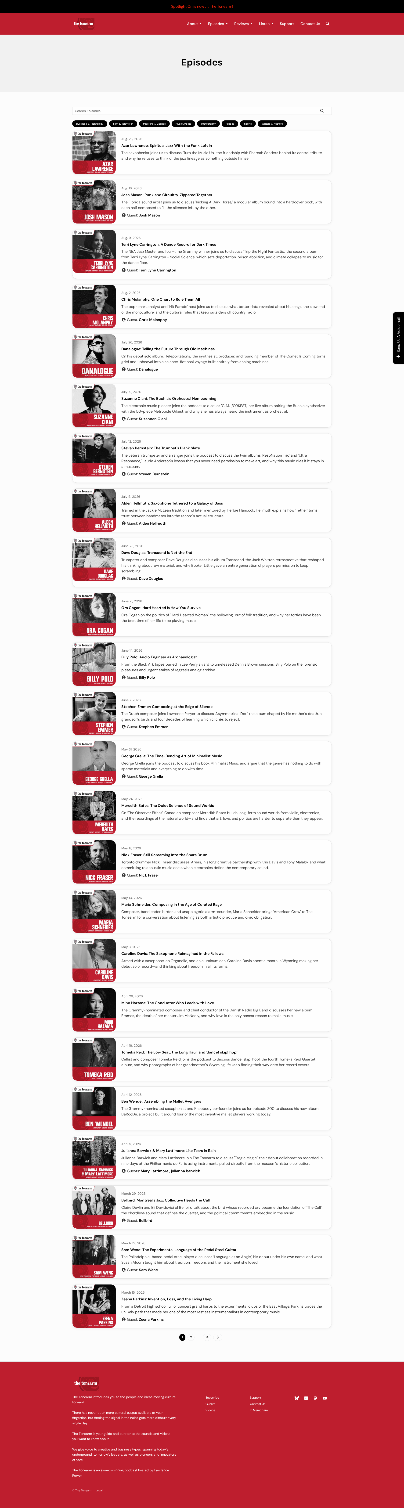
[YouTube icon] (324, 1398)
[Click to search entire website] (327, 24)
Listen (265, 23)
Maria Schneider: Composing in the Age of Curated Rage (171, 904)
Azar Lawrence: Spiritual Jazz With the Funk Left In (166, 145)
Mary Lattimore (154, 1171)
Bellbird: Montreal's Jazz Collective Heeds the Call (165, 1200)
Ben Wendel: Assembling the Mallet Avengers (161, 1101)
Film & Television (123, 123)
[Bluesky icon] (296, 1398)
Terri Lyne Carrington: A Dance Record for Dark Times (168, 244)
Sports (248, 123)
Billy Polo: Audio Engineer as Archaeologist (159, 657)
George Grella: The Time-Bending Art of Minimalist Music (171, 756)
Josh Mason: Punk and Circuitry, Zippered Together (166, 194)
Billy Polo (147, 677)
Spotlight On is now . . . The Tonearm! (202, 6)
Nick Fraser (149, 875)
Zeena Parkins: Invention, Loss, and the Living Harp (166, 1299)
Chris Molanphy (153, 319)
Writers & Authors (272, 123)
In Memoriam (259, 1410)
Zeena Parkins (151, 1319)
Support (287, 23)
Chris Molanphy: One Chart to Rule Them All (160, 299)
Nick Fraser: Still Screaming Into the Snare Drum (164, 854)
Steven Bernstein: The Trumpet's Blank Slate (160, 448)
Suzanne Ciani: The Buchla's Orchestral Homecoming (168, 398)
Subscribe (212, 1398)
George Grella (151, 776)
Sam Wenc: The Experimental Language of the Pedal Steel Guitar (178, 1249)
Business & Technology (89, 123)
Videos (210, 1410)
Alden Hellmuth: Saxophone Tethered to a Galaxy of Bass (172, 503)
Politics (230, 123)
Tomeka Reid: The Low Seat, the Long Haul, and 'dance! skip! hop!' (179, 1052)
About (193, 23)
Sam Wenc (148, 1269)
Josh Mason (149, 215)
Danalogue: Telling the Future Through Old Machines (168, 348)
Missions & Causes (154, 123)
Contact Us (310, 23)
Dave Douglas (151, 578)
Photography (208, 123)
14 (207, 1337)
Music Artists (183, 123)
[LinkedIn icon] (306, 1398)
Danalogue (148, 369)
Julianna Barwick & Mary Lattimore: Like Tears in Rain (168, 1150)
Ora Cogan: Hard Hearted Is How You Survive (161, 607)
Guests (210, 1404)
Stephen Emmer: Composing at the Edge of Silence (167, 706)
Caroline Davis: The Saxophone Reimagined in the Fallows (172, 953)
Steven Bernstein (154, 474)
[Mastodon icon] (315, 1398)
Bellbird (145, 1220)
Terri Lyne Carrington (157, 270)
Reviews (242, 23)
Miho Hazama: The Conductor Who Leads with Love (167, 1002)
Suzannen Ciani (153, 418)
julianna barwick (185, 1171)
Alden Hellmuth (152, 523)
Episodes (216, 23)
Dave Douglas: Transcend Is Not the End (156, 552)
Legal (99, 1490)
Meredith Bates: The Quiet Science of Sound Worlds (167, 805)
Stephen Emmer (153, 726)
